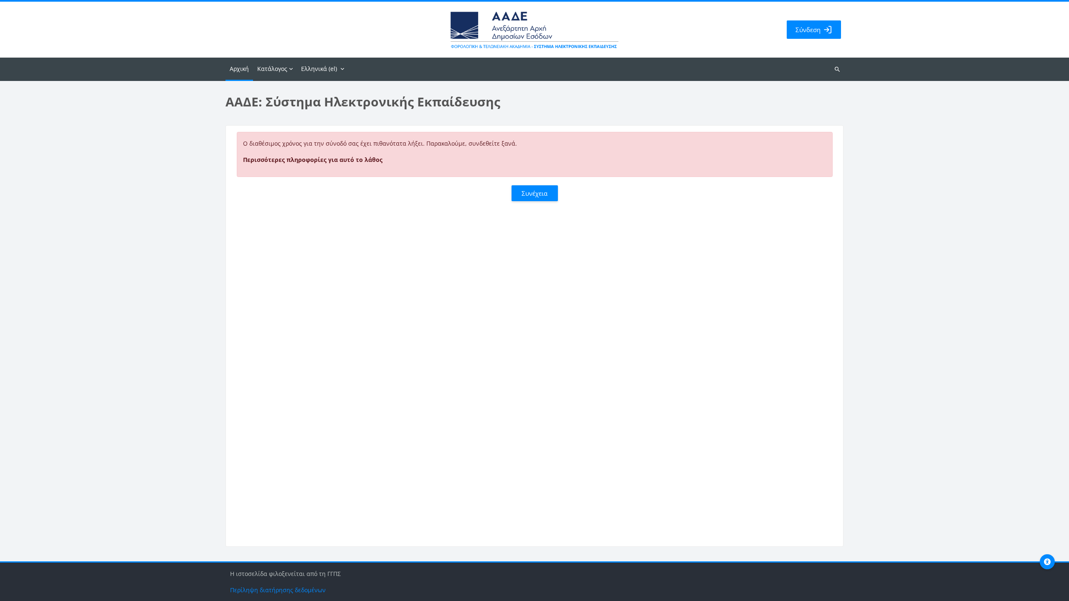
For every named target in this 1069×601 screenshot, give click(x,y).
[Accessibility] (1047, 561)
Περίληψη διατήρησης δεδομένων (278, 590)
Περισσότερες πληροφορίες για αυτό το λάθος (313, 160)
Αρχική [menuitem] (239, 69)
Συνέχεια (534, 193)
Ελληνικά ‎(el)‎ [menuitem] (319, 69)
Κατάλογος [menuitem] (272, 69)
